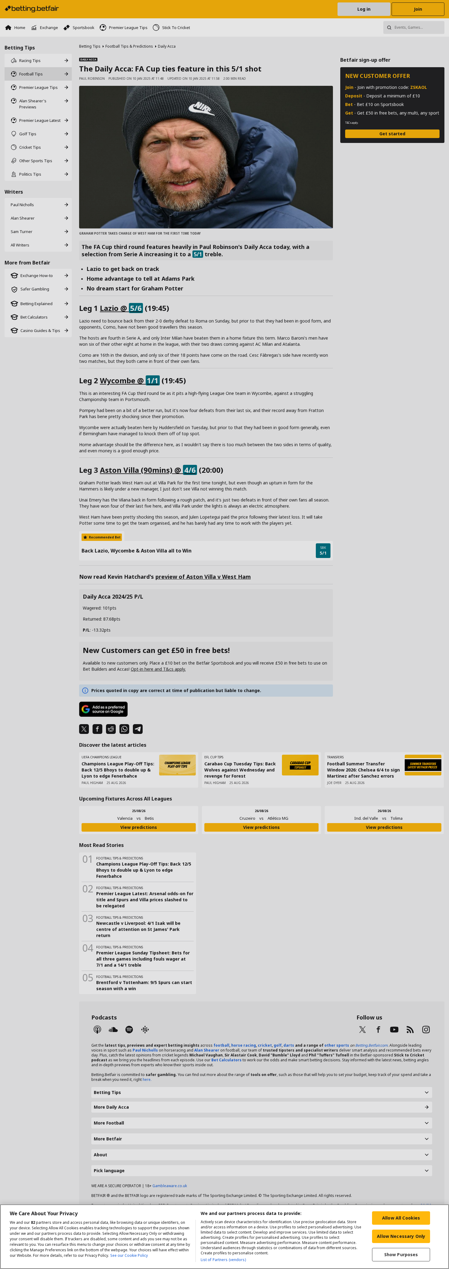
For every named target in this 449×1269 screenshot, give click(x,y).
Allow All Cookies (401, 1218)
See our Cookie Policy (129, 1255)
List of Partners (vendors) (223, 1259)
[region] (224, 1236)
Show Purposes (401, 1254)
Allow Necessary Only (401, 1236)
